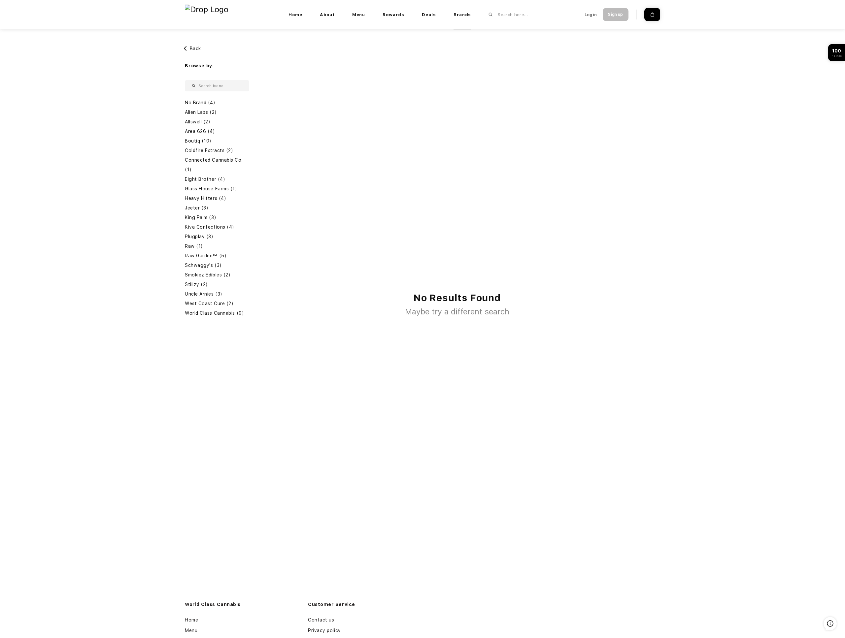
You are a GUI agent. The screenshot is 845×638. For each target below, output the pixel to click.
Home (295, 14)
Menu (358, 14)
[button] (217, 103)
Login (591, 14)
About (327, 14)
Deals (429, 14)
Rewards (393, 14)
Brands (462, 14)
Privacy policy (324, 630)
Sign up (615, 14)
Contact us (321, 619)
